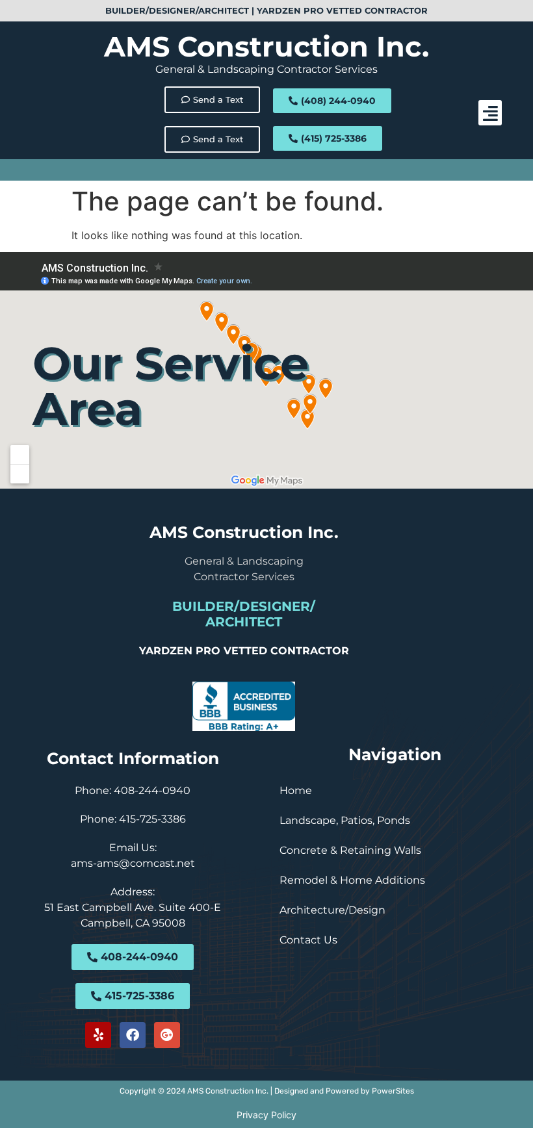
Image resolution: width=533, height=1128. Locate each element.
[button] (490, 112)
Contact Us (308, 940)
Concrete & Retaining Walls (350, 850)
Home (296, 790)
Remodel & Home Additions (352, 880)
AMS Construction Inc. (266, 46)
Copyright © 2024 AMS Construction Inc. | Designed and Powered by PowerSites (267, 1091)
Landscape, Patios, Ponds (345, 820)
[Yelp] (98, 1035)
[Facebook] (133, 1035)
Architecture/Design (332, 910)
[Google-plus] (167, 1035)
